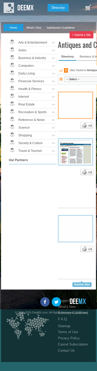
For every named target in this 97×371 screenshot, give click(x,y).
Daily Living (26, 73)
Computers (26, 66)
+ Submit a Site (81, 34)
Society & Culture (30, 143)
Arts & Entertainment (32, 42)
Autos (22, 50)
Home (13, 27)
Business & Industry (32, 58)
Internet (23, 96)
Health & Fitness (29, 89)
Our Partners (32, 34)
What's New (33, 27)
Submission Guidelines (61, 27)
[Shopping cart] (88, 8)
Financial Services (31, 81)
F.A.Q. (11, 34)
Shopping (25, 135)
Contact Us (66, 350)
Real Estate (26, 104)
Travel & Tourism (30, 151)
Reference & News (31, 120)
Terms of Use (68, 332)
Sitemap (64, 326)
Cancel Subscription (73, 344)
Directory (58, 8)
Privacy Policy (69, 338)
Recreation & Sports (32, 112)
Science (24, 127)
